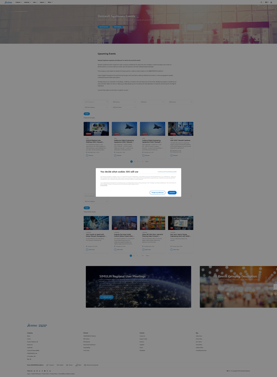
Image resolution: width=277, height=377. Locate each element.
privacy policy (103, 185)
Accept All (172, 192)
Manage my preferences (158, 192)
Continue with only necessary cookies (167, 171)
